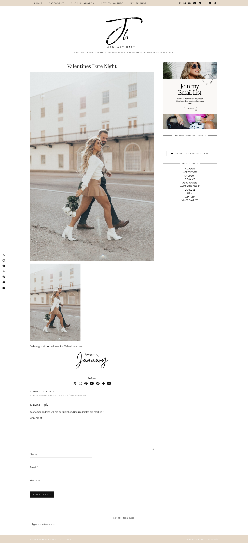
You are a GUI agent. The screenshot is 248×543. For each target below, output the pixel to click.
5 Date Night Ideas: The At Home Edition (58, 393)
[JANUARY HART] (124, 25)
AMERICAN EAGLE (190, 186)
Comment (37, 417)
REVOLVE (190, 179)
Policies (65, 539)
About (38, 3)
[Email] (210, 3)
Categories (56, 3)
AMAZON (190, 168)
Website (35, 480)
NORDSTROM (190, 172)
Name (34, 454)
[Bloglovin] (205, 3)
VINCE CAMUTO (190, 200)
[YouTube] (194, 3)
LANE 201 (190, 189)
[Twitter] (179, 3)
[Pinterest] (189, 3)
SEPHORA (190, 196)
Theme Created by (202, 539)
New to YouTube (112, 3)
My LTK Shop (138, 3)
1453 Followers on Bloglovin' (190, 154)
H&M (189, 193)
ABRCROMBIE (189, 182)
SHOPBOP (189, 175)
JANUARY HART (47, 539)
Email (34, 467)
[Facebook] (200, 3)
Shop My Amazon (82, 3)
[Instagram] (185, 3)
